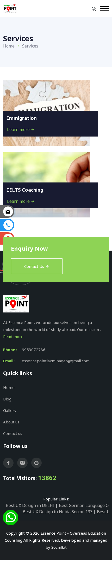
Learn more (19, 129)
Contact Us (34, 266)
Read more (13, 336)
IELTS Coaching (25, 190)
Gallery (9, 410)
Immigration (22, 118)
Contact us (12, 433)
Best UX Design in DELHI (30, 505)
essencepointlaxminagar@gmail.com (56, 360)
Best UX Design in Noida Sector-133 (57, 512)
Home (9, 46)
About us (11, 421)
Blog (7, 398)
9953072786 (33, 349)
